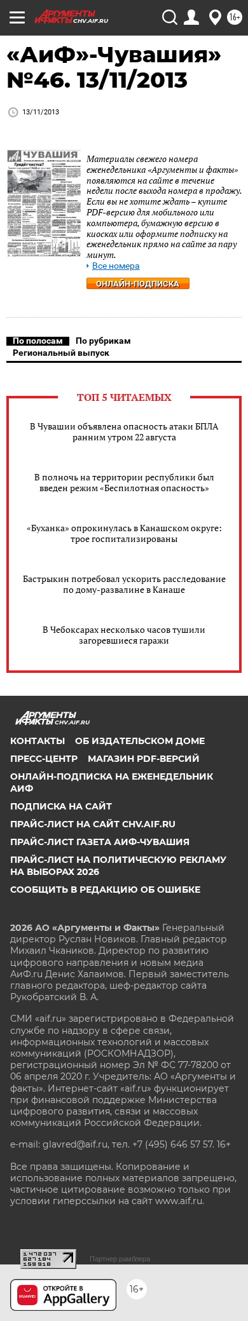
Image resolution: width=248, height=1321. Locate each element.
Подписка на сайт (61, 806)
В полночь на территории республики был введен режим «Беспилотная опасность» (124, 482)
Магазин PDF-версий (144, 758)
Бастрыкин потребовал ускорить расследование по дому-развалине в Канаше (124, 584)
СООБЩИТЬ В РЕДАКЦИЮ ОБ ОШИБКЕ (105, 889)
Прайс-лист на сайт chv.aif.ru (93, 824)
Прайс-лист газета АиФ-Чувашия (99, 842)
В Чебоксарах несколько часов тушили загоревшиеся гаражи (124, 635)
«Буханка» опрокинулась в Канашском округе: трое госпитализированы (124, 533)
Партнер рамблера (120, 1259)
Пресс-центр (44, 758)
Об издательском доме (140, 741)
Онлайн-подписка (137, 283)
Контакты (37, 741)
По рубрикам (103, 340)
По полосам (38, 340)
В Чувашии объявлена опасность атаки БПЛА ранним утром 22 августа (124, 431)
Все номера (116, 266)
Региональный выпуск (61, 353)
